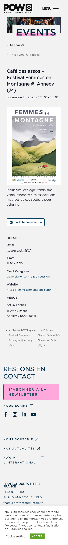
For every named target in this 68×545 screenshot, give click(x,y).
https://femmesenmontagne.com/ (29, 289)
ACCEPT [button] (37, 536)
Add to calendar (26, 222)
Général (12, 276)
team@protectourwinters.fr (23, 503)
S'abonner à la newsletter (27, 392)
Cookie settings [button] (16, 536)
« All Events (15, 45)
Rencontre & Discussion (34, 276)
